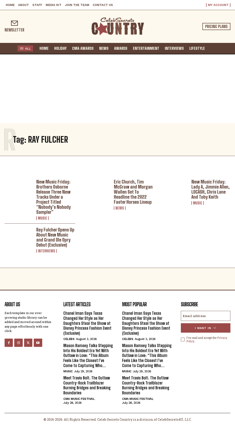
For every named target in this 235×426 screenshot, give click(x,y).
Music (42, 218)
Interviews (46, 251)
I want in (203, 328)
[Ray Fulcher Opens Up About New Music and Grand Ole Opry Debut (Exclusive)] (19, 238)
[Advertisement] (117, 89)
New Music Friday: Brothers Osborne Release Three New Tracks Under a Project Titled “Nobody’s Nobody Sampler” (53, 197)
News (119, 208)
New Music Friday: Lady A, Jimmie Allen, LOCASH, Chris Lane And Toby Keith (210, 189)
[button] (212, 48)
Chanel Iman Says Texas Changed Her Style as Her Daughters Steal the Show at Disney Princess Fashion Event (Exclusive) (87, 323)
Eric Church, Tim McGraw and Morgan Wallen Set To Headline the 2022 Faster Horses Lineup (133, 192)
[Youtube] (38, 343)
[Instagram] (18, 343)
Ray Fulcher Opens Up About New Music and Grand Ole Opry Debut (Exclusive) (55, 237)
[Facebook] (9, 343)
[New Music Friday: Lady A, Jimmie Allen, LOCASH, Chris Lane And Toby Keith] (174, 190)
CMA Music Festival (79, 399)
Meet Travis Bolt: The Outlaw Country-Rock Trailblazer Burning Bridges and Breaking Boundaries (87, 385)
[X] (28, 343)
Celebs (68, 339)
